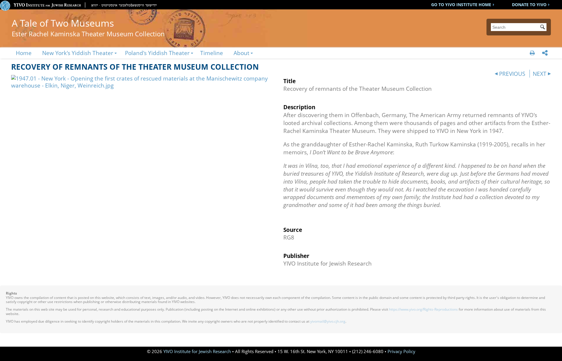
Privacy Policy (401, 351)
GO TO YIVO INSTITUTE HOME (461, 4)
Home (24, 53)
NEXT (539, 74)
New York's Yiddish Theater (77, 53)
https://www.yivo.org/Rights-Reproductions (423, 309)
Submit (543, 27)
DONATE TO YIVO (529, 4)
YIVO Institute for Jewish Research (197, 351)
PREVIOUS (512, 74)
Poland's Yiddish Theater (157, 53)
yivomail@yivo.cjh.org (327, 321)
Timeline (211, 53)
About (241, 53)
